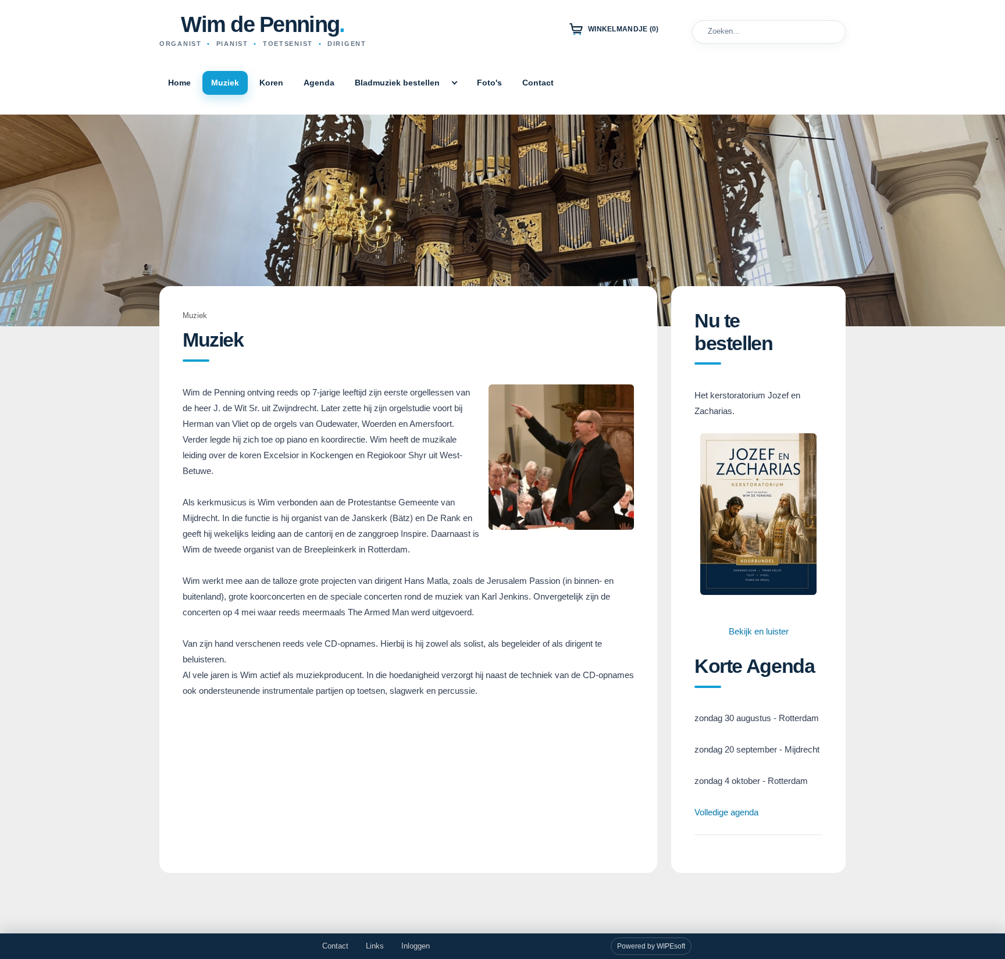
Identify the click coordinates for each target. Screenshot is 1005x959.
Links (375, 946)
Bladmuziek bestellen (397, 82)
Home (179, 82)
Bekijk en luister (759, 631)
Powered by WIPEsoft (651, 946)
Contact (538, 82)
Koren (271, 82)
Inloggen (415, 946)
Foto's (489, 82)
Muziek (225, 82)
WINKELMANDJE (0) (623, 29)
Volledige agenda (726, 812)
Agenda (319, 82)
